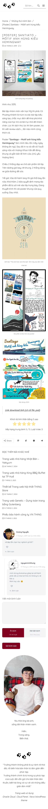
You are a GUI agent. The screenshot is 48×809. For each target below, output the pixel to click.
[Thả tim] (7, 547)
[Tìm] (38, 5)
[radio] (15, 424)
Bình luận (10, 551)
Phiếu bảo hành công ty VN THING (21, 514)
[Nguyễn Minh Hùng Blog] (9, 5)
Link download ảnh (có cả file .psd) (22, 410)
